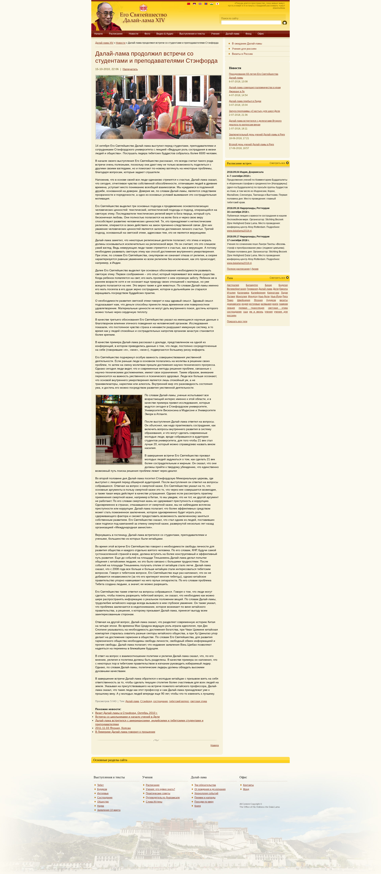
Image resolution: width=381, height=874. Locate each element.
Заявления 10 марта (108, 810)
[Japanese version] (216, 3)
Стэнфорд (146, 701)
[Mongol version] (204, 3)
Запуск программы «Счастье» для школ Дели (254, 111)
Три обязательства (205, 785)
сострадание (160, 701)
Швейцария (243, 300)
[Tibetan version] (193, 3)
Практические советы (158, 793)
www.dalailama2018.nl (239, 231)
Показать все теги (237, 321)
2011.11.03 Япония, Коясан (113, 728)
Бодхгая (283, 285)
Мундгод (253, 296)
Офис (261, 33)
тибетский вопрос (179, 701)
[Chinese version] (187, 3)
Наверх (215, 745)
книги (275, 304)
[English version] (199, 3)
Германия (252, 289)
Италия (231, 293)
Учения (215, 33)
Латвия (231, 296)
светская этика (198, 701)
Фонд (248, 33)
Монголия (241, 296)
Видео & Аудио (164, 33)
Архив (255, 269)
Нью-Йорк (276, 296)
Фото (147, 33)
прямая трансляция (252, 308)
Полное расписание (238, 269)
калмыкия (266, 304)
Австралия (233, 285)
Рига (285, 296)
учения (269, 312)
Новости (133, 33)
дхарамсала (234, 304)
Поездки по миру (204, 802)
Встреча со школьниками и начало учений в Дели (127, 716)
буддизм (271, 300)
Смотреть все (277, 163)
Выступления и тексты (192, 33)
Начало (98, 33)
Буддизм (102, 789)
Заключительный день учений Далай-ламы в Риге (257, 134)
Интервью (103, 793)
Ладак (284, 293)
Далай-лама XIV (104, 43)
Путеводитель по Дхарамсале (163, 797)
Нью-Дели (264, 296)
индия (244, 304)
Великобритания (236, 289)
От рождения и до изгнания (210, 789)
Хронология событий (206, 793)
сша (245, 312)
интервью (254, 304)
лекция (231, 308)
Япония (258, 300)
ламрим (283, 304)
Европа (283, 289)
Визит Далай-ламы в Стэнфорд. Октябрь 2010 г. (126, 712)
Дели (276, 289)
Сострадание (105, 797)
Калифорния (258, 293)
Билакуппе (252, 285)
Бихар (268, 285)
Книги (197, 806)
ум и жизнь (256, 312)
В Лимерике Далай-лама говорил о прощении (125, 731)
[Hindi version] (210, 3)
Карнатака (273, 293)
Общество (103, 802)
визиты (284, 300)
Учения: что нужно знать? (160, 789)
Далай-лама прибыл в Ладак (245, 101)
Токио (230, 300)
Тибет (100, 785)
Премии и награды (205, 797)
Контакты (248, 785)
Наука (100, 806)
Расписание (116, 33)
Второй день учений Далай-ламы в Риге (251, 144)
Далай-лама (232, 33)
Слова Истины (154, 802)
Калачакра (243, 293)
